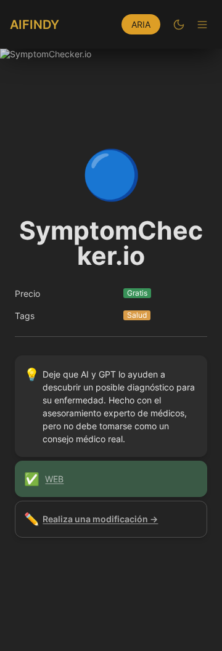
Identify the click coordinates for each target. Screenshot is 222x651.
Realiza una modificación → (100, 519)
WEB (54, 479)
